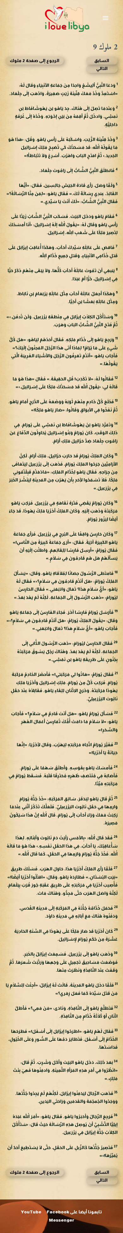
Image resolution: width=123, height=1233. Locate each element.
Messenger (61, 1220)
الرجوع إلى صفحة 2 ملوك (34, 60)
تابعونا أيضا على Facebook (74, 1212)
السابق (101, 60)
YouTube (31, 1212)
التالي (102, 68)
